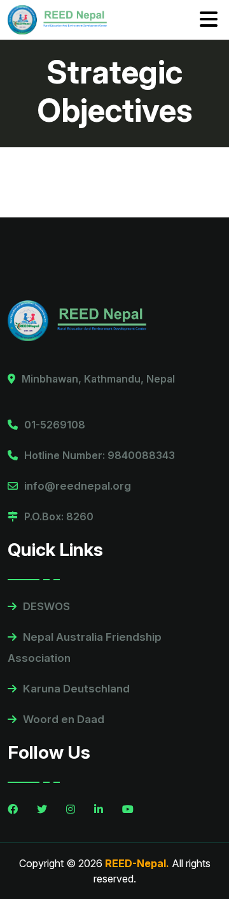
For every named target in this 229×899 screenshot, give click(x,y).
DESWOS (46, 606)
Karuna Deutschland (76, 688)
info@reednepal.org (77, 485)
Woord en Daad (63, 719)
